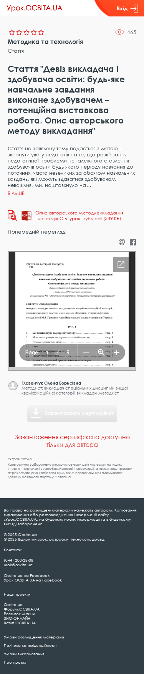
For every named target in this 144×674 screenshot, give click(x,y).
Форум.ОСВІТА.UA (22, 609)
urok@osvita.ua (18, 564)
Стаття (16, 50)
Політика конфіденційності (30, 645)
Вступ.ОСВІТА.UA (20, 622)
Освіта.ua (13, 604)
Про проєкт (15, 662)
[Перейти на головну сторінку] (35, 8)
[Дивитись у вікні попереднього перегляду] (12, 215)
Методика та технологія (45, 41)
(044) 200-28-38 (18, 560)
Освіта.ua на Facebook (27, 575)
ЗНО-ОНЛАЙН (17, 618)
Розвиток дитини (19, 613)
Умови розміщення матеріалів (34, 637)
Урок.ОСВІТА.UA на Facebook (33, 580)
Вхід (122, 8)
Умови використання (24, 653)
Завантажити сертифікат (79, 412)
